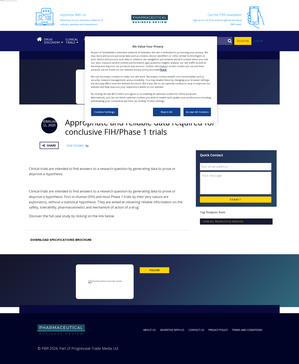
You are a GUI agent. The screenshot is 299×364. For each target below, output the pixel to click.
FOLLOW (154, 270)
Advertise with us (172, 330)
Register (243, 41)
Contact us (196, 330)
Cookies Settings (104, 111)
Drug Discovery (52, 40)
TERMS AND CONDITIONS (247, 330)
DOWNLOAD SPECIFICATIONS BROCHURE (61, 240)
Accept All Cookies (197, 111)
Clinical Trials (71, 40)
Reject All (166, 111)
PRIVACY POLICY (218, 330)
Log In (258, 41)
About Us (149, 330)
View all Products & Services (223, 221)
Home (39, 39)
